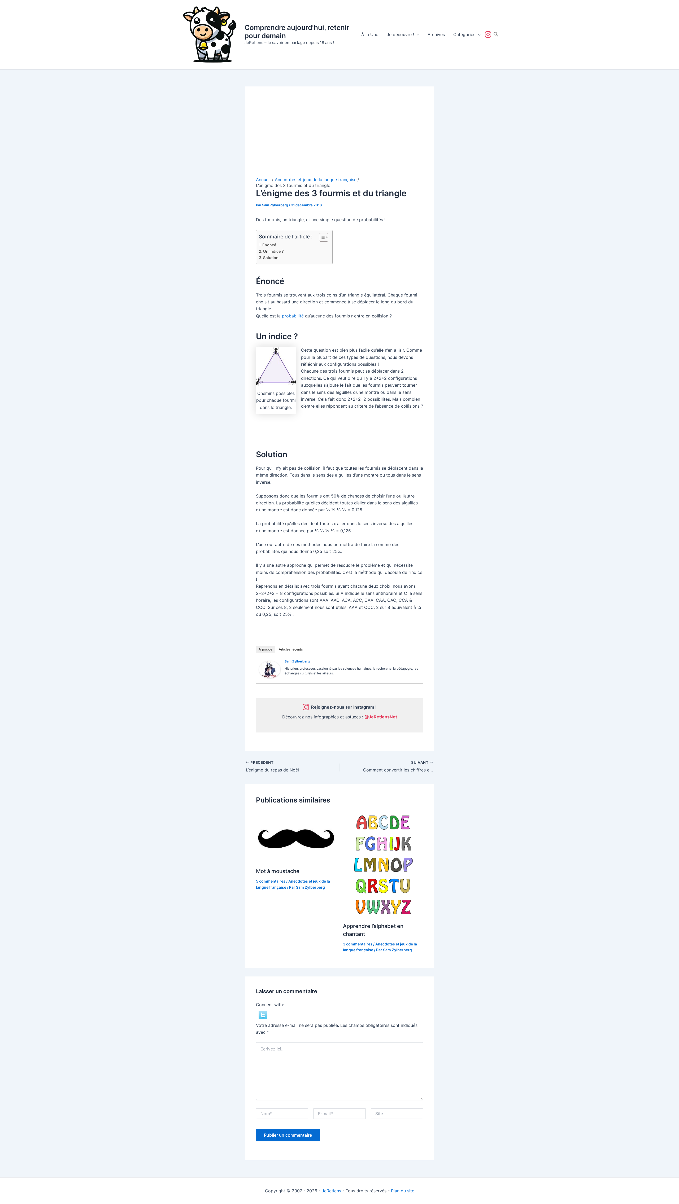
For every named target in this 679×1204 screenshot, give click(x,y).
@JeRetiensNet (380, 716)
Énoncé (269, 245)
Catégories (464, 34)
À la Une (369, 34)
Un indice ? (273, 251)
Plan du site (402, 1190)
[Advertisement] (339, 137)
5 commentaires (270, 881)
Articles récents (291, 649)
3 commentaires (357, 944)
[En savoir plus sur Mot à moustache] (296, 836)
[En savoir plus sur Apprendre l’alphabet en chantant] (383, 864)
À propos (265, 649)
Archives (436, 34)
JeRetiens (331, 1190)
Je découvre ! (400, 34)
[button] (416, 34)
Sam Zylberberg (297, 661)
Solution (270, 257)
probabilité (293, 316)
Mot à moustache (277, 871)
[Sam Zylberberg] (269, 669)
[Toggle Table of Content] (321, 237)
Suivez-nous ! (489, 34)
